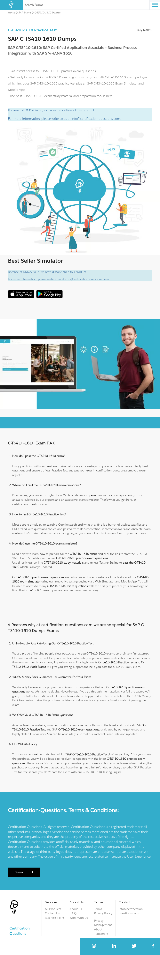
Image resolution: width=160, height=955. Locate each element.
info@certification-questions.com (95, 118)
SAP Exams (24, 12)
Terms (19, 872)
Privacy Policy (103, 913)
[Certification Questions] (11, 5)
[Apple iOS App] (21, 297)
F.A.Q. (73, 913)
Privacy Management (103, 923)
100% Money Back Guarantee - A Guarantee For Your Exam (51, 677)
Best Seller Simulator (35, 260)
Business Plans (55, 918)
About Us (75, 909)
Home (11, 12)
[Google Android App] (49, 297)
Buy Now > (144, 30)
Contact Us (52, 913)
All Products (53, 909)
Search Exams (34, 5)
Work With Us (78, 918)
